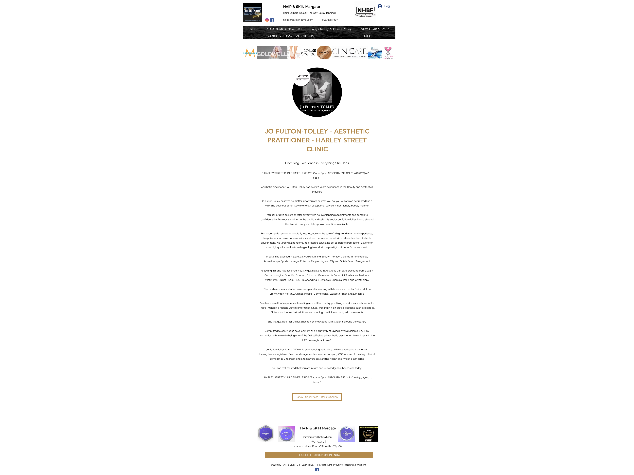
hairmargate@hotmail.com (317, 437)
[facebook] (272, 20)
